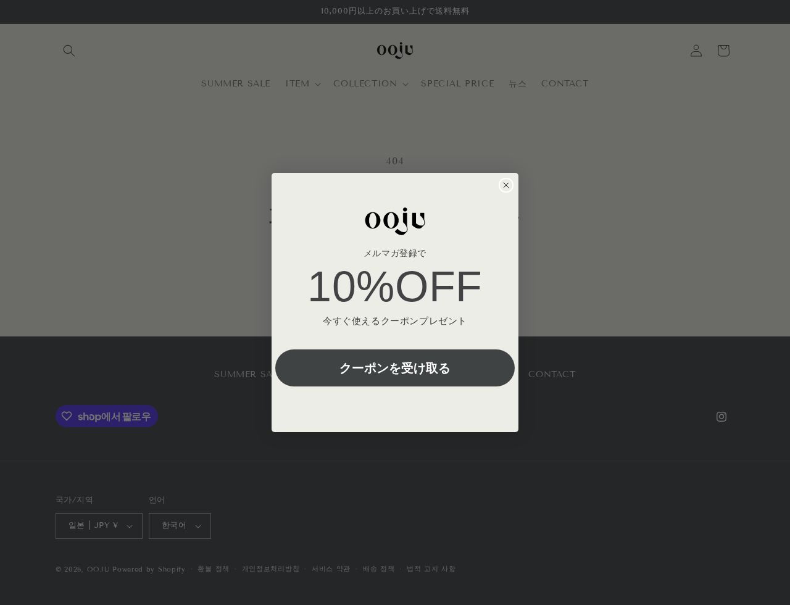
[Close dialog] (506, 185)
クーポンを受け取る (395, 367)
